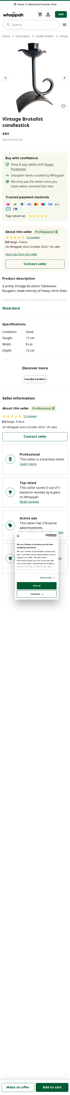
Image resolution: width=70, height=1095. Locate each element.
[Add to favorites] (63, 106)
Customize (35, 594)
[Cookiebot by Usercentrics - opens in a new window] (46, 535)
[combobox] (34, 24)
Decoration (23, 36)
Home (6, 36)
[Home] (18, 14)
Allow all (37, 585)
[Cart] (40, 14)
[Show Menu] (64, 24)
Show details (46, 577)
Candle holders (44, 36)
